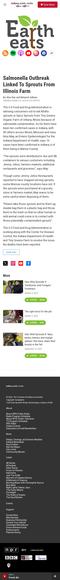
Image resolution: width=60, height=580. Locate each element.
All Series (10, 463)
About (9, 408)
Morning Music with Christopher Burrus (25, 483)
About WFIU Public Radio (18, 414)
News (9, 434)
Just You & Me (13, 475)
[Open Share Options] (51, 53)
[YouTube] (28, 53)
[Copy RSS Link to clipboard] (5, 53)
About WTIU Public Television (20, 419)
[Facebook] (44, 53)
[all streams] (56, 576)
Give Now (48, 4)
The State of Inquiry (15, 495)
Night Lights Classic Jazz (18, 487)
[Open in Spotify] (13, 53)
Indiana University (35, 397)
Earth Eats (11, 252)
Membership (12, 517)
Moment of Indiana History (19, 478)
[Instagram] (36, 53)
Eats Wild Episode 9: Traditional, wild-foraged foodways (38, 285)
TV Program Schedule (17, 421)
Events (9, 503)
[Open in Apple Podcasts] (21, 53)
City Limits (11, 449)
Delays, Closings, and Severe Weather (24, 439)
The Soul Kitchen (14, 497)
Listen (9, 457)
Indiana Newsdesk (15, 442)
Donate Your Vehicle (16, 522)
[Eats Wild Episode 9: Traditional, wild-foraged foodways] (13, 287)
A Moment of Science (16, 480)
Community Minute (15, 452)
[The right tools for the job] (13, 316)
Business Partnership (16, 520)
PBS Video (11, 423)
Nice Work (11, 485)
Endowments (12, 530)
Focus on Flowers (14, 470)
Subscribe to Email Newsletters (21, 428)
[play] (5, 576)
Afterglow (11, 465)
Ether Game (12, 468)
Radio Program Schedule (18, 416)
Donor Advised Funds (16, 527)
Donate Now (12, 515)
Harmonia (11, 473)
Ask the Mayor (13, 447)
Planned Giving (13, 532)
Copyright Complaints (15, 400)
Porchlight (11, 492)
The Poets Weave (14, 490)
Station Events (13, 426)
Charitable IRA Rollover (17, 525)
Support (10, 509)
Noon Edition (12, 444)
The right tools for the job (38, 311)
